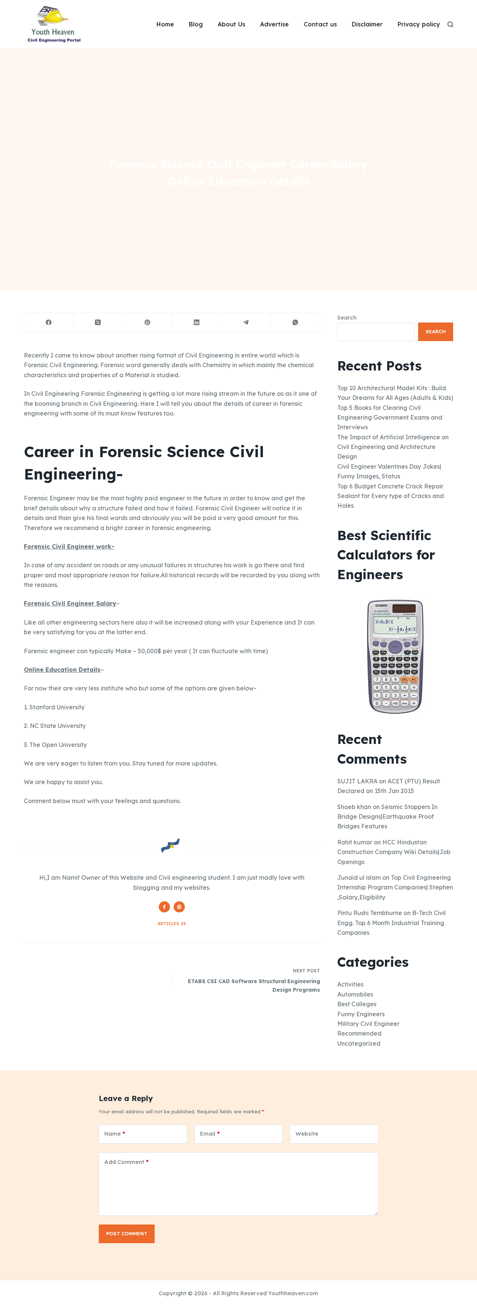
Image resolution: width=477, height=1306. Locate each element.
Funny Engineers (361, 1014)
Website (307, 1133)
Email (210, 1133)
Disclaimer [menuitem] (367, 24)
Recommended (359, 1033)
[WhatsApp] (295, 322)
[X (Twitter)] (98, 322)
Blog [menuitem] (196, 24)
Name (114, 1133)
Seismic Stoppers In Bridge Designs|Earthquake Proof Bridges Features (387, 816)
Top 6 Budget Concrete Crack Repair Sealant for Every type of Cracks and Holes (390, 496)
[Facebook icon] (164, 906)
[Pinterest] (147, 322)
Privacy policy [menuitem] (419, 24)
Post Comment (126, 1233)
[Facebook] (48, 322)
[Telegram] (246, 322)
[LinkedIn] (196, 322)
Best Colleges (356, 1004)
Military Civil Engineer (368, 1023)
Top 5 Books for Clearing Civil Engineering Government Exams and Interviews (389, 417)
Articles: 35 (172, 923)
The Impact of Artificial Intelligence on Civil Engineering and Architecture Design (393, 447)
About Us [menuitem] (231, 24)
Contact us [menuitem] (320, 24)
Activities (350, 984)
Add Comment (126, 1161)
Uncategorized (358, 1043)
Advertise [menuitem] (274, 24)
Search (347, 317)
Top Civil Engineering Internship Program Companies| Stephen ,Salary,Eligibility (395, 887)
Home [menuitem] (165, 24)
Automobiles (355, 994)
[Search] (450, 24)
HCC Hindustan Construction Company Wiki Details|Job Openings (394, 852)
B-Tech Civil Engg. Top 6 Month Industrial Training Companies (391, 922)
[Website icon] (179, 906)
